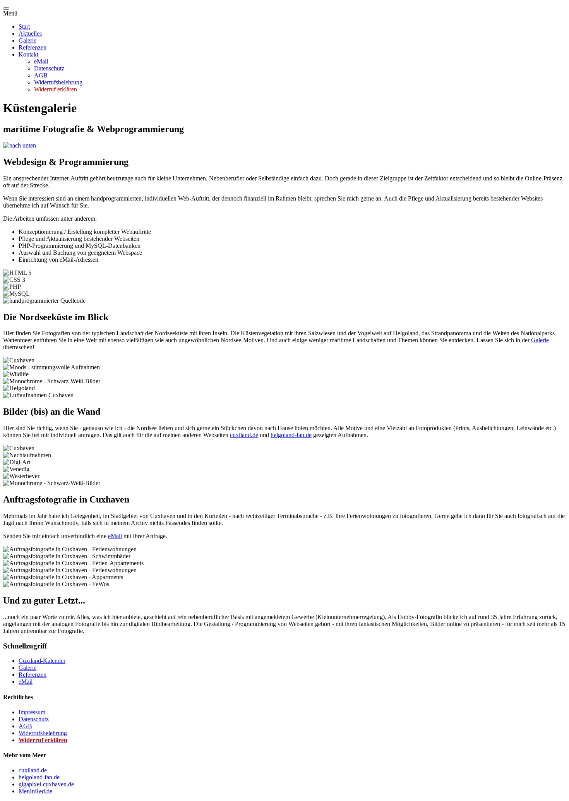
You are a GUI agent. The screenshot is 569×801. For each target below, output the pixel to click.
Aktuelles (30, 33)
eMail (41, 61)
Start (24, 26)
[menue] (6, 8)
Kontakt (28, 54)
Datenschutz (49, 68)
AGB (41, 75)
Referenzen (32, 47)
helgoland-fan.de (291, 435)
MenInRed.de (35, 791)
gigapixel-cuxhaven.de (46, 784)
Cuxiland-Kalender (42, 660)
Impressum (32, 712)
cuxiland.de (244, 435)
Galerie (27, 40)
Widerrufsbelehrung (58, 82)
